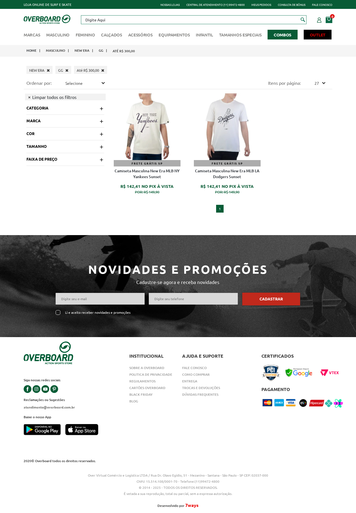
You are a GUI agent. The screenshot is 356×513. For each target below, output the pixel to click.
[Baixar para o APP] (44, 430)
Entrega (189, 381)
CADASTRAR (271, 298)
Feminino (85, 35)
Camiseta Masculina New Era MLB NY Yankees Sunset (147, 173)
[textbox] (193, 19)
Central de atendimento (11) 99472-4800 (215, 5)
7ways (192, 505)
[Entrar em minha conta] (319, 19)
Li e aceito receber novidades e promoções (97, 312)
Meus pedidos (261, 5)
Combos (282, 35)
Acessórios (140, 35)
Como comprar (196, 374)
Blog (133, 401)
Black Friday (141, 394)
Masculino (58, 35)
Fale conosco (322, 5)
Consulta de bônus (291, 5)
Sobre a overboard (146, 367)
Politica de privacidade (150, 374)
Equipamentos (174, 35)
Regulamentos (142, 381)
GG (101, 50)
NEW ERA (82, 50)
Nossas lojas (170, 5)
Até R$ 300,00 (124, 51)
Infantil (204, 35)
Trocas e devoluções (201, 387)
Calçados (111, 35)
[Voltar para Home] (47, 18)
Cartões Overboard (147, 387)
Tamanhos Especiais (240, 35)
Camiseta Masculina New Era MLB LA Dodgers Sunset (227, 173)
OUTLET (317, 35)
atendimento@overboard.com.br (49, 407)
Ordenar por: (39, 83)
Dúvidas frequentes (200, 394)
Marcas (32, 35)
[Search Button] (303, 19)
